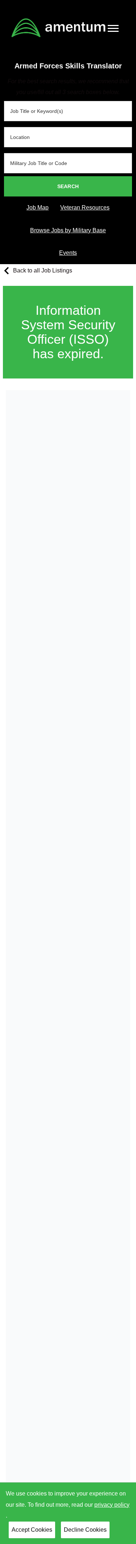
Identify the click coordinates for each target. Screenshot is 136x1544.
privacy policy (111, 1505)
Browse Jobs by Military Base (68, 230)
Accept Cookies (32, 1530)
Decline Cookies (85, 1530)
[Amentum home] (58, 28)
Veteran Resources (85, 207)
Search (68, 186)
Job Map (37, 207)
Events (68, 253)
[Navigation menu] (113, 28)
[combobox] (68, 111)
